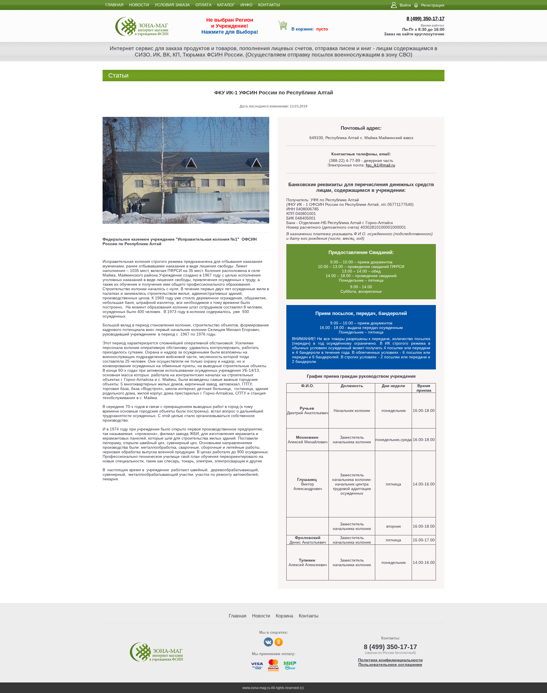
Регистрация (432, 5)
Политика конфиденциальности (390, 660)
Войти (405, 5)
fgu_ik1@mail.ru (380, 165)
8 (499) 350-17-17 (425, 18)
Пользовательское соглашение (390, 664)
